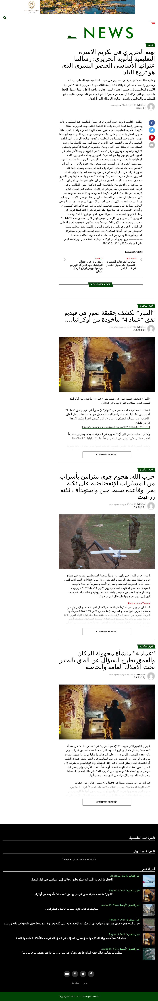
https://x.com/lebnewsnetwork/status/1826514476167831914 (116, 427)
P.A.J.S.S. (137, 330)
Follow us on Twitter (139, 603)
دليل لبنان (75, 983)
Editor (139, 108)
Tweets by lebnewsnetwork (79, 859)
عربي (85, 983)
